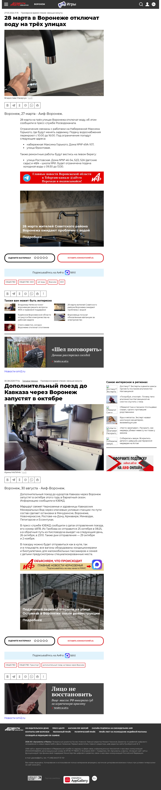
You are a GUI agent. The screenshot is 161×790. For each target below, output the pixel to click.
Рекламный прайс (62, 732)
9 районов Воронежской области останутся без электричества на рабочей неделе (34, 317)
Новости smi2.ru (14, 371)
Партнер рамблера (52, 778)
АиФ (30, 98)
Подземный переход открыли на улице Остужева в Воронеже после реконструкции (61, 611)
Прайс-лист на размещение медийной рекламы (123, 732)
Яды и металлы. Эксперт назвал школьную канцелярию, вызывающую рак (135, 420)
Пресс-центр (58, 728)
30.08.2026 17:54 (12, 381)
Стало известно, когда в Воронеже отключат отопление (33, 326)
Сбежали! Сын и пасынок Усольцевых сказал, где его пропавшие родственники (138, 409)
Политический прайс (85, 732)
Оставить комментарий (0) (81, 258)
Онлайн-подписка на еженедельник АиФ (112, 728)
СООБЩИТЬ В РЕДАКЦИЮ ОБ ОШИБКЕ (42, 735)
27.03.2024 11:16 (11, 13)
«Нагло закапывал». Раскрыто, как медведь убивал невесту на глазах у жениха (137, 430)
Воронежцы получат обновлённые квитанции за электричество (81, 317)
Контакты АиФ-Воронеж (37, 732)
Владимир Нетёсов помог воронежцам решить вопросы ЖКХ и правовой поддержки (32, 307)
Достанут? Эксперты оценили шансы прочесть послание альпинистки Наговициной (138, 388)
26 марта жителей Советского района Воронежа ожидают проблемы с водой (56, 228)
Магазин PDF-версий (78, 728)
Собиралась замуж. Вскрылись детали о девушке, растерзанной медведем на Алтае (136, 441)
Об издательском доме (37, 728)
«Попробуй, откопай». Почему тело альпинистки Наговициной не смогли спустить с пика (137, 399)
